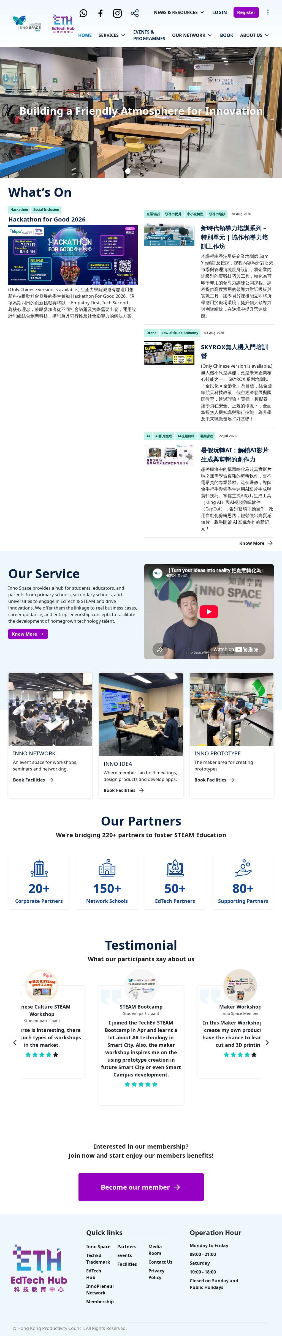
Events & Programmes (149, 35)
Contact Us (160, 1262)
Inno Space (98, 1247)
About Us (251, 35)
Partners (126, 1247)
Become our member (135, 1187)
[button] (118, 171)
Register (246, 12)
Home (85, 35)
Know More (251, 543)
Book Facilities (29, 780)
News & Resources (176, 12)
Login (219, 12)
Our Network (188, 35)
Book (226, 35)
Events (124, 1255)
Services (109, 35)
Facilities (127, 1264)
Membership (100, 1302)
